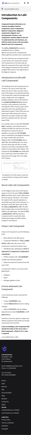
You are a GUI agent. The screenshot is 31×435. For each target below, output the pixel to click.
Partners (4, 387)
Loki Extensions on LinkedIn (11, 410)
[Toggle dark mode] (25, 3)
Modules (4, 399)
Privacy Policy (6, 420)
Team (3, 384)
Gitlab (3, 405)
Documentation (7, 393)
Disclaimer (5, 426)
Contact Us (5, 402)
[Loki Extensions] (5, 349)
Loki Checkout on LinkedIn (10, 413)
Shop (3, 396)
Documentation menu (12, 9)
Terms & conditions (8, 423)
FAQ (3, 390)
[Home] (3, 3)
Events (4, 381)
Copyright (5, 429)
